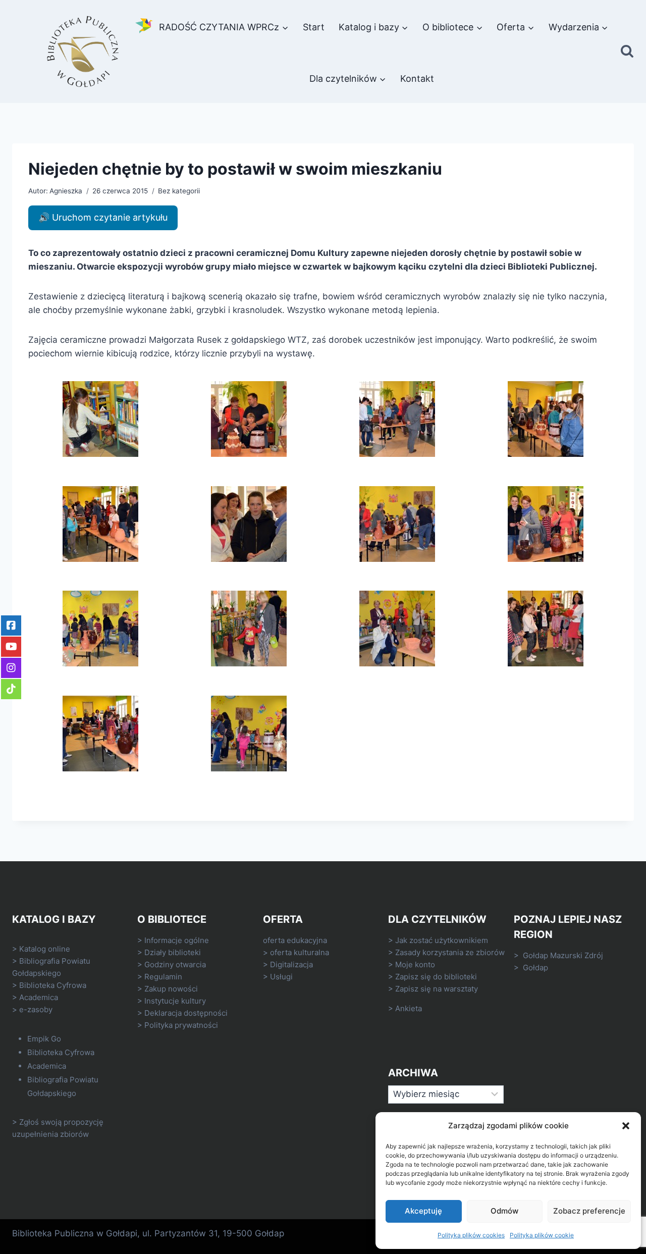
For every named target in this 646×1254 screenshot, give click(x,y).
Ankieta (408, 1008)
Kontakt (417, 78)
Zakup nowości (171, 989)
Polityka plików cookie (542, 1235)
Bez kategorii (179, 191)
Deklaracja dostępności (186, 1013)
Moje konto (415, 964)
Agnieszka (65, 191)
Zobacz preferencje (589, 1211)
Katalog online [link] (44, 949)
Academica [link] (38, 997)
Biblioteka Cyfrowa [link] (52, 985)
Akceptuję (423, 1211)
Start (314, 27)
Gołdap (535, 967)
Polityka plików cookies (471, 1235)
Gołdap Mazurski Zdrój (563, 955)
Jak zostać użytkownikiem (441, 940)
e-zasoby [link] (35, 1009)
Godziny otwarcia (175, 964)
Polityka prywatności (181, 1025)
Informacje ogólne (176, 940)
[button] (626, 1126)
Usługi (281, 976)
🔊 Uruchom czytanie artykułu (103, 217)
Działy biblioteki (172, 952)
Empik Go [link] (44, 1038)
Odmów (504, 1211)
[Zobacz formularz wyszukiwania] (627, 52)
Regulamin (163, 976)
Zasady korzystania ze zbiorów (450, 952)
